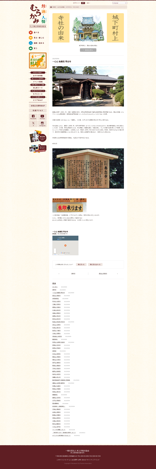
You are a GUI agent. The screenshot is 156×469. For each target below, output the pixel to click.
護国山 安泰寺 (56, 307)
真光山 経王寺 (56, 319)
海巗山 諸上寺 (56, 377)
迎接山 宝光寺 (56, 345)
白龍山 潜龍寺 (56, 412)
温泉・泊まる (38, 43)
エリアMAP (38, 99)
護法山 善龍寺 (56, 295)
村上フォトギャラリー (38, 148)
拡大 (88, 3)
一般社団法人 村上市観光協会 (77, 452)
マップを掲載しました (58, 429)
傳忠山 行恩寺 (56, 359)
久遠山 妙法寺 (56, 310)
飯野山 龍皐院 (56, 371)
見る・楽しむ (38, 38)
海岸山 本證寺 (56, 374)
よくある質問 (73, 459)
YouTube (42, 116)
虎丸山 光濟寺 (56, 324)
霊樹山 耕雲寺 (56, 418)
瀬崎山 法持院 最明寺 (58, 383)
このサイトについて (62, 459)
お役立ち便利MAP (38, 106)
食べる (38, 32)
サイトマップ (91, 459)
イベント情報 (38, 81)
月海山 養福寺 (56, 409)
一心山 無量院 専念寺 (58, 292)
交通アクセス (38, 110)
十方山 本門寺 (56, 426)
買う (38, 48)
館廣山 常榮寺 (56, 415)
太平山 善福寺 (56, 400)
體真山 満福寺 (56, 365)
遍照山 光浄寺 (56, 397)
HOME (54, 7)
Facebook (33, 116)
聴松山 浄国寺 (56, 357)
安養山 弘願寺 (56, 386)
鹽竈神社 (55, 394)
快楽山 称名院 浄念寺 (58, 322)
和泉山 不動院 (56, 389)
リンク (97, 459)
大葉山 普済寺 (56, 421)
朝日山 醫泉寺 (56, 424)
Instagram (42, 123)
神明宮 (54, 351)
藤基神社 (55, 339)
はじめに (55, 287)
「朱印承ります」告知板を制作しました (64, 432)
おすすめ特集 (38, 74)
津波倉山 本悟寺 (57, 336)
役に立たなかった (95, 264)
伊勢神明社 (55, 298)
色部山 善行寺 (56, 391)
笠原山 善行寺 (56, 327)
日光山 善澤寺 (56, 354)
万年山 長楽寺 (56, 368)
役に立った (81, 264)
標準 (83, 3)
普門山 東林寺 (56, 362)
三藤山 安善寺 (56, 304)
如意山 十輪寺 (56, 330)
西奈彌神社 (55, 403)
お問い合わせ (82, 459)
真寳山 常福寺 (56, 348)
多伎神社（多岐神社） (58, 406)
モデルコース (38, 93)
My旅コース (38, 87)
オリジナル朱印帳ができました (61, 435)
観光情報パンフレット (38, 136)
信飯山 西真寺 (56, 313)
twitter (33, 123)
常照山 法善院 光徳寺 (58, 342)
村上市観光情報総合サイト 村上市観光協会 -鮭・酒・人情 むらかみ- (38, 15)
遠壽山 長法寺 (56, 316)
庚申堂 (54, 289)
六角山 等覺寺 (56, 333)
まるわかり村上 (38, 60)
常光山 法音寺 (56, 301)
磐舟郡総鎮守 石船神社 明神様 (61, 380)
